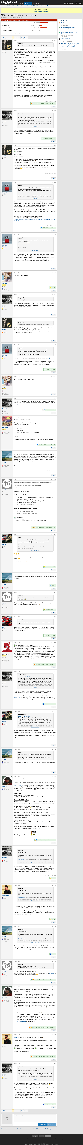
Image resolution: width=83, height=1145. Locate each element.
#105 (55, 534)
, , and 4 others (46, 839)
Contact (23, 1139)
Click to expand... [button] (35, 126)
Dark (42, 1136)
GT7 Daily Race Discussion (68, 27)
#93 (55, 145)
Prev (4, 37)
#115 (55, 885)
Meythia (20, 114)
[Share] (53, 41)
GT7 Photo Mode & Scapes (66, 41)
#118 (55, 986)
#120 (55, 1063)
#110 (55, 671)
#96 (55, 272)
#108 (55, 616)
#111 (55, 711)
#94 (55, 182)
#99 (55, 344)
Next (25, 37)
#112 (55, 749)
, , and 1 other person (44, 103)
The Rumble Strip (64, 25)
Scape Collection (65, 38)
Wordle (63, 22)
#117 (55, 961)
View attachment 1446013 (24, 243)
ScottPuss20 (21, 675)
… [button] (19, 37)
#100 (54, 376)
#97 (55, 294)
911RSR (20, 44)
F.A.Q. (35, 1139)
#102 (55, 417)
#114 (55, 847)
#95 (55, 234)
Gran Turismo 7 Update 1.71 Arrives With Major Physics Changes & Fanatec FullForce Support (70, 45)
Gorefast (4, 17)
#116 (55, 926)
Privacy (61, 1139)
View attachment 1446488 (24, 677)
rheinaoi (20, 850)
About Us (29, 1139)
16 (21, 37)
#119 (55, 1034)
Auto (48, 1136)
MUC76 (19, 537)
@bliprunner (17, 697)
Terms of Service (43, 1139)
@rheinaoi (16, 1037)
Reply (54, 106)
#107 (55, 592)
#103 (54, 452)
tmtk (19, 752)
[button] (31, 3)
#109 (55, 642)
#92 (55, 110)
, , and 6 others (45, 527)
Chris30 (19, 620)
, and (47, 444)
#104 (54, 479)
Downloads (36, 3)
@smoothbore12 (18, 785)
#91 (55, 40)
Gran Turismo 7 (64, 30)
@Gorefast (52, 973)
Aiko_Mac (20, 298)
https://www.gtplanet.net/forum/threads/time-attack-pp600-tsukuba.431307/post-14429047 (34, 220)
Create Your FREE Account (41, 11)
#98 (55, 319)
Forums (27, 3)
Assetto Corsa (64, 36)
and (49, 138)
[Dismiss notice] (80, 10)
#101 (55, 398)
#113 (55, 776)
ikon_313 (20, 322)
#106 (55, 574)
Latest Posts (63, 20)
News (21, 3)
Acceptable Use (53, 1139)
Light (35, 1136)
